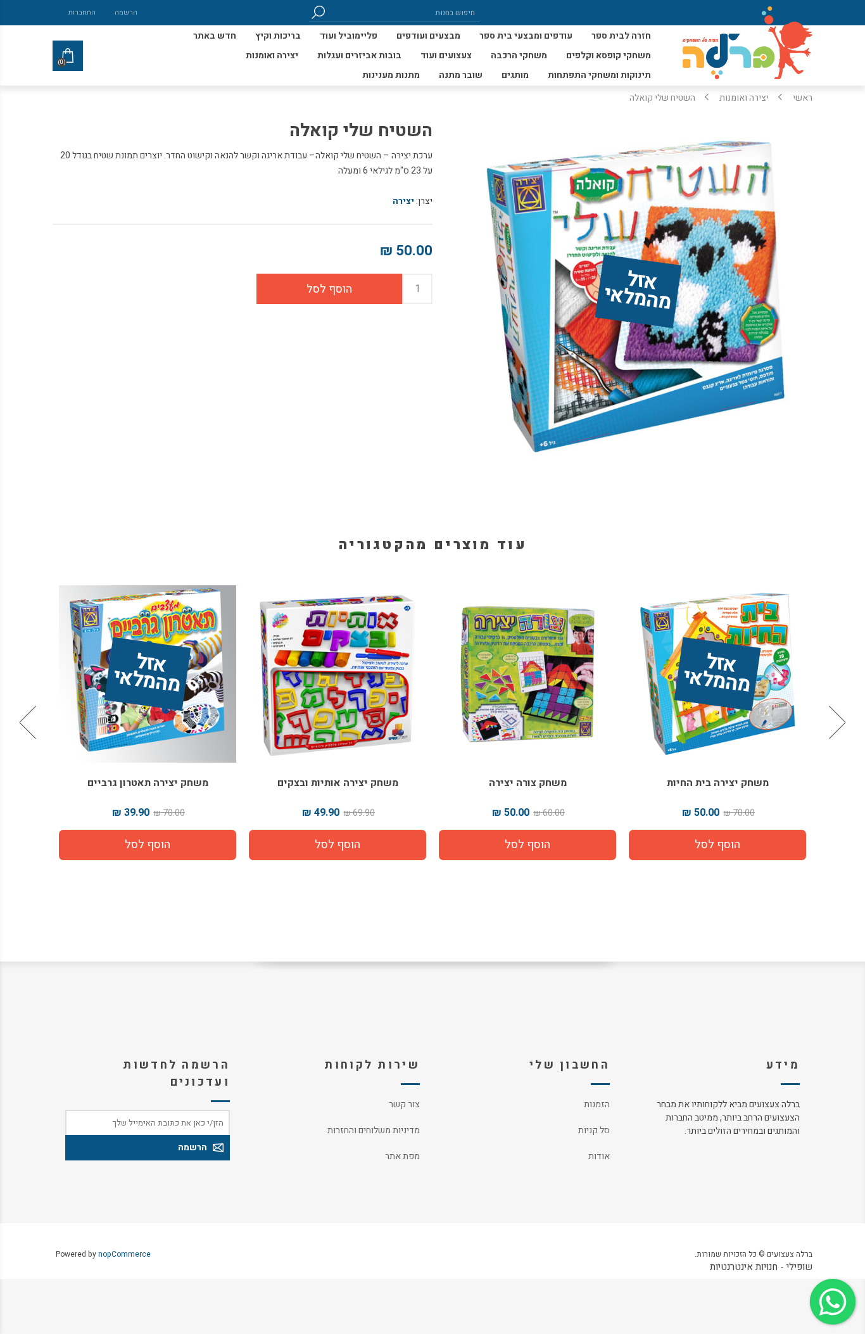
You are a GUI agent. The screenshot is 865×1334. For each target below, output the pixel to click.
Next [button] (29, 723)
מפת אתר (402, 1156)
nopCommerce (124, 1254)
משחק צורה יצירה (718, 783)
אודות (599, 1156)
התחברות (82, 12)
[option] (717, 723)
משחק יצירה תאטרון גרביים (337, 783)
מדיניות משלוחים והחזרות (373, 1130)
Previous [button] (836, 723)
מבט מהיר (717, 668)
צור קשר (404, 1104)
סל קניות (594, 1130)
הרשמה (126, 12)
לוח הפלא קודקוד (148, 783)
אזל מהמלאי (637, 292)
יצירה (403, 201)
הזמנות (597, 1104)
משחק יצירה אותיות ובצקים (527, 783)
